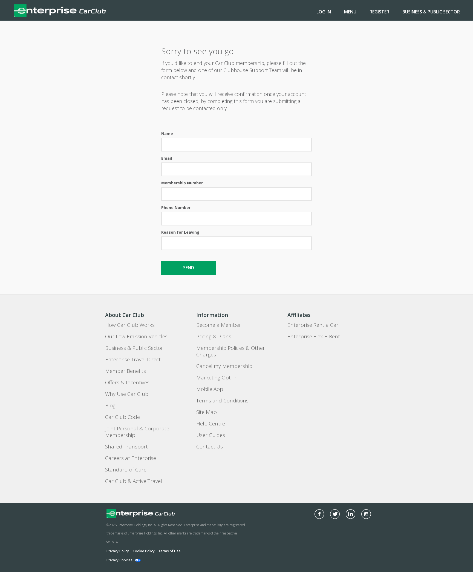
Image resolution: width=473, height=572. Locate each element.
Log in (323, 12)
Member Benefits (125, 370)
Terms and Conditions (222, 400)
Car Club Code (122, 417)
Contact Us (209, 446)
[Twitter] (335, 514)
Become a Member (218, 324)
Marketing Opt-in (216, 377)
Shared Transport (126, 446)
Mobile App (209, 389)
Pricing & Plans (213, 336)
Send (188, 268)
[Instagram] (366, 514)
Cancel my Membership (224, 366)
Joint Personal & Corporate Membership (137, 432)
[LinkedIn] (350, 514)
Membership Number (182, 182)
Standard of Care (125, 469)
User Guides (210, 435)
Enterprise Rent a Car (313, 324)
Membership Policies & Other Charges (230, 351)
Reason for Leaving (180, 232)
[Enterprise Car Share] (156, 513)
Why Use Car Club (126, 393)
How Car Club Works (130, 324)
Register (379, 12)
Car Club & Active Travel (133, 481)
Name (167, 133)
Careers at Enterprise (130, 458)
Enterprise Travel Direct (133, 359)
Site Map (206, 412)
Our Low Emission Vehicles (136, 336)
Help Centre (210, 423)
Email (166, 158)
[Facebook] (319, 514)
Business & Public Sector (431, 12)
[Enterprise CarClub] (60, 10)
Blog (110, 405)
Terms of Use (169, 550)
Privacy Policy (117, 550)
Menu (350, 12)
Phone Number (176, 207)
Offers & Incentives (127, 382)
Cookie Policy (144, 550)
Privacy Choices (119, 559)
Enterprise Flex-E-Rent (313, 336)
